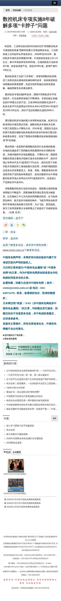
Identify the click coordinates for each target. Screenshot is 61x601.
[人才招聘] (32, 540)
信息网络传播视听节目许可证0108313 (17, 543)
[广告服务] (40, 537)
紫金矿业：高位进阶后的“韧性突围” (23, 392)
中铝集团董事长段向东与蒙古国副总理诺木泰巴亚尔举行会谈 (32, 404)
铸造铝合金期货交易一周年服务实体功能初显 (27, 400)
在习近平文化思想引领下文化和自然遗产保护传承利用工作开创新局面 (32, 379)
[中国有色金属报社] (11, 537)
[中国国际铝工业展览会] (30, 350)
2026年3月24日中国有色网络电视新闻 (16, 474)
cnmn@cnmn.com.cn (12, 567)
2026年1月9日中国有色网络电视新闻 (22, 507)
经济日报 (53, 32)
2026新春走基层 (14, 442)
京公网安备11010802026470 (45, 547)
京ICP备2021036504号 (30, 550)
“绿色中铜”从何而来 (15, 387)
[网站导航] (23, 537)
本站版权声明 (33, 583)
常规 (46, 36)
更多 (54, 418)
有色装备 (22, 35)
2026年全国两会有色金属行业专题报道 (24, 438)
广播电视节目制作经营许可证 (44, 543)
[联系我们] (31, 537)
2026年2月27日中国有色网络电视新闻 (16, 494)
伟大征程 (10, 430)
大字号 (34, 36)
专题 (6, 418)
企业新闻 (17, 452)
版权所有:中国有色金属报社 (20, 580)
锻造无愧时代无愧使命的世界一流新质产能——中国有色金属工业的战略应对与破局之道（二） (32, 409)
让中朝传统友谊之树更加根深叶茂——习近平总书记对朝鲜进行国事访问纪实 (32, 370)
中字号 (41, 36)
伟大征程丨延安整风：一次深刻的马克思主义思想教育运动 (32, 383)
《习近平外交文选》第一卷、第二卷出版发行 (27, 375)
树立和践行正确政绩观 (17, 434)
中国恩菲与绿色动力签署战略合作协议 (24, 396)
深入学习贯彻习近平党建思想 (20, 425)
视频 (8, 452)
